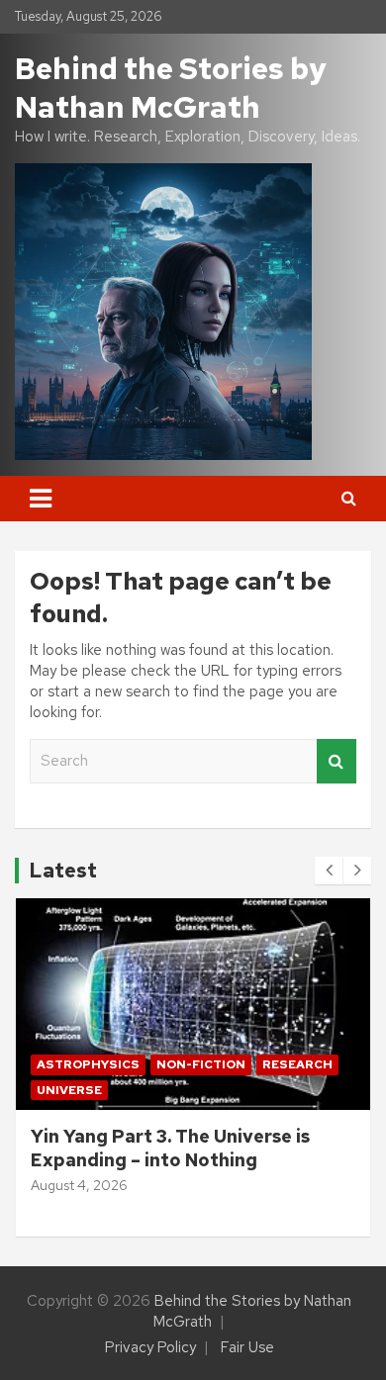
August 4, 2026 (79, 1185)
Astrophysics (88, 1064)
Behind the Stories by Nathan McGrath (171, 87)
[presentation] (328, 870)
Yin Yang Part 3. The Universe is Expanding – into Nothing (170, 1147)
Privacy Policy (150, 1347)
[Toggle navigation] (40, 498)
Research (297, 1064)
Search (336, 761)
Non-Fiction (200, 1064)
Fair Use (247, 1347)
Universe (69, 1090)
